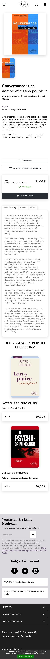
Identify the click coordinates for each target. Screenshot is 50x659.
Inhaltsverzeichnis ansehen (27, 168)
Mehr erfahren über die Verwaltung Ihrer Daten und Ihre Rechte (24, 550)
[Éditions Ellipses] (23, 4)
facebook (14, 571)
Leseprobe (27, 160)
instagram (35, 571)
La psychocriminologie (15, 473)
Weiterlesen (9, 130)
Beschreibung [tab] (10, 207)
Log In (36, 4)
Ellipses (5, 106)
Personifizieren (25, 656)
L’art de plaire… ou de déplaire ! (20, 403)
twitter (25, 571)
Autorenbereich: (24, 592)
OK (33, 534)
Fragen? (19, 582)
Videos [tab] (32, 207)
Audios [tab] (23, 207)
